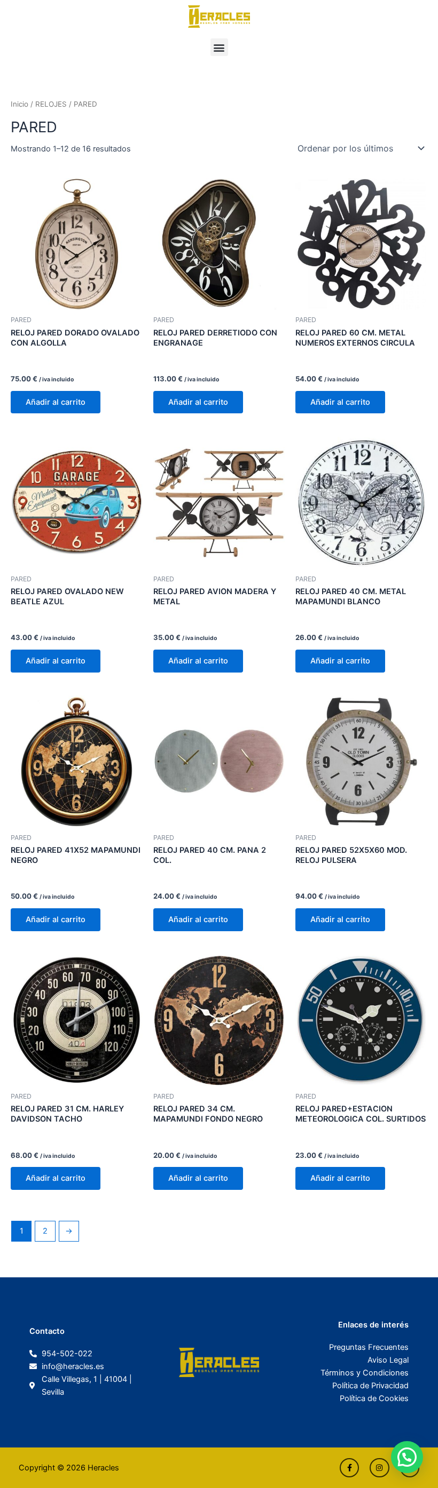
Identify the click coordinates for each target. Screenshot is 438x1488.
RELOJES (51, 104)
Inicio (19, 104)
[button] (219, 47)
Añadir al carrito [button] (55, 402)
